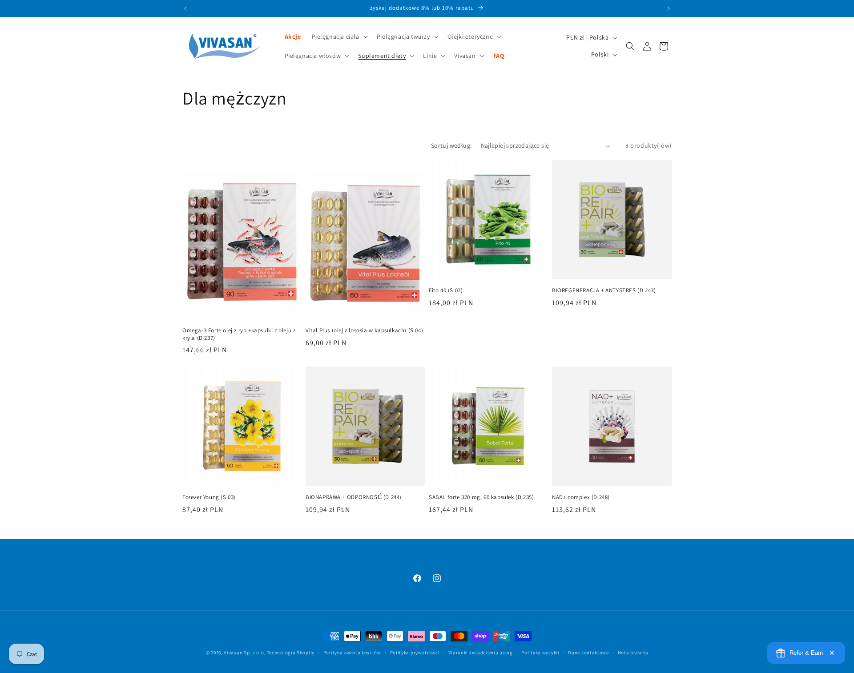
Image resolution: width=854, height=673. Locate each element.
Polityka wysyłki (540, 652)
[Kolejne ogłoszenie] (668, 8)
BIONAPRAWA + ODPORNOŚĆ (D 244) (354, 497)
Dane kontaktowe (588, 652)
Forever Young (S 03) (209, 497)
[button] (338, 36)
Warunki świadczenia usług (480, 652)
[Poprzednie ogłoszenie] (185, 8)
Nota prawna (633, 652)
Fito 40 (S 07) (446, 290)
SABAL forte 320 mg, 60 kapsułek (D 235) (481, 497)
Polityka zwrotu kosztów (352, 652)
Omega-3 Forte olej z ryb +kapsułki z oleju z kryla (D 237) (238, 334)
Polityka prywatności (415, 652)
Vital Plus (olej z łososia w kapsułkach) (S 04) (364, 330)
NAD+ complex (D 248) (581, 497)
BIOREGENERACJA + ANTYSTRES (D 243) (604, 290)
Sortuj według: (451, 145)
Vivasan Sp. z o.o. (245, 652)
